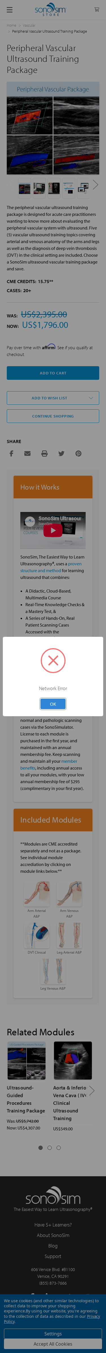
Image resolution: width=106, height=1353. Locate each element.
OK (53, 704)
